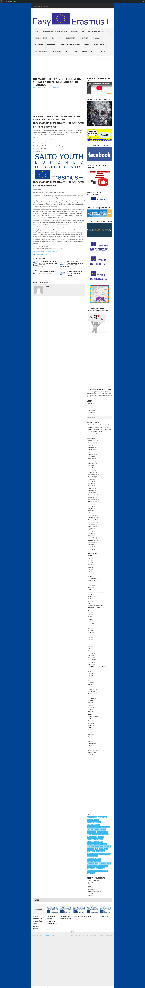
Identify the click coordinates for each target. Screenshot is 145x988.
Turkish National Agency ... (51, 4)
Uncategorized (87, 52)
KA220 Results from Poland (95, 431)
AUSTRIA (90, 556)
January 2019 (91, 470)
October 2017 (91, 497)
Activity (77, 935)
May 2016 (90, 533)
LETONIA (90, 671)
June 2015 (90, 547)
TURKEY (90, 739)
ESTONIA (90, 598)
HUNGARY (91, 632)
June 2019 (90, 467)
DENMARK (91, 583)
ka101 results (90, 839)
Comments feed (92, 410)
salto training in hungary (93, 861)
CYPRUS (90, 574)
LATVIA (90, 669)
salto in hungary (103, 849)
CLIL (89, 886)
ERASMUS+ (74, 31)
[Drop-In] (92, 909)
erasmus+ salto (91, 829)
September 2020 (92, 452)
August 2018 (91, 477)
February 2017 (92, 513)
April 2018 (91, 486)
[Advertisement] (71, 66)
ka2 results (101, 836)
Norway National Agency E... (87, 4)
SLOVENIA (91, 723)
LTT (89, 680)
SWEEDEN (91, 734)
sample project (91, 868)
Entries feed (91, 408)
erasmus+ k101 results (93, 819)
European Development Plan (98, 31)
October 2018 (91, 472)
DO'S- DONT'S (92, 585)
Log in (89, 405)
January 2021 (91, 449)
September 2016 (92, 524)
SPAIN (90, 727)
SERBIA (90, 718)
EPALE (36, 31)
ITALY (89, 648)
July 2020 (90, 456)
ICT (60, 38)
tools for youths (100, 868)
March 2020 (91, 458)
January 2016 (91, 538)
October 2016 (91, 522)
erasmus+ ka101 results (93, 824)
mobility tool (90, 849)
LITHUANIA (91, 673)
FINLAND (90, 612)
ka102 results (99, 839)
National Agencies (41, 52)
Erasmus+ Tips (92, 596)
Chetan (41, 987)
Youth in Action (92, 752)
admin (34, 87)
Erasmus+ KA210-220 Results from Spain (98, 427)
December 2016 (92, 517)
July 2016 (90, 529)
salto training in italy (41, 254)
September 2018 (92, 474)
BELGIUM (90, 560)
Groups (102, 935)
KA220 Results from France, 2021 (97, 434)
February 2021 (92, 447)
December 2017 (92, 495)
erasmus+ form (102, 817)
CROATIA (90, 569)
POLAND (90, 702)
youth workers (91, 873)
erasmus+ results (105, 827)
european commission (102, 834)
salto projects (99, 853)
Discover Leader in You (94, 880)
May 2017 (90, 508)
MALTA (90, 684)
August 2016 (91, 526)
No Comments (55, 87)
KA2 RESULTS (39, 45)
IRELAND (90, 644)
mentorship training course (94, 846)
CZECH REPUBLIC (93, 578)
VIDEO (90, 745)
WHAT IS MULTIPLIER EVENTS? (96, 750)
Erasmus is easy (49, 935)
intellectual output (92, 836)
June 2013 (90, 549)
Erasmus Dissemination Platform (55, 31)
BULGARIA (91, 565)
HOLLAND (90, 630)
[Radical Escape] (106, 909)
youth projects (103, 870)
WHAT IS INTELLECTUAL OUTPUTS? (98, 748)
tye (97, 870)
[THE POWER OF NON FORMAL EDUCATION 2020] (66, 909)
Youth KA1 (101, 52)
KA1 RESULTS (96, 38)
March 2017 (91, 510)
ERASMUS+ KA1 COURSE (94, 822)
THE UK (90, 736)
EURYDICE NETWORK (41, 38)
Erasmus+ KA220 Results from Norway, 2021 (99, 429)
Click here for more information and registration (45, 251)
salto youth (90, 866)
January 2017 (91, 515)
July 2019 (90, 465)
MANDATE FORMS (98, 45)
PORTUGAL (91, 707)
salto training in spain (104, 863)
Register (90, 403)
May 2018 (90, 483)
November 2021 (92, 440)
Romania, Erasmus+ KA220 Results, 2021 (99, 425)
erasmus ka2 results (102, 832)
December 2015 (92, 540)
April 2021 (91, 445)
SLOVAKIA (91, 721)
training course (91, 870)
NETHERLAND (57, 52)
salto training (107, 853)
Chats (16, 1)
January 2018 (91, 492)
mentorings (103, 844)
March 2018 (91, 488)
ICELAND (90, 637)
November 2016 (92, 519)
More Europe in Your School (95, 891)
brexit (88, 817)
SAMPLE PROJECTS (93, 716)
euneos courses (91, 834)
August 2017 (91, 501)
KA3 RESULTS (51, 45)
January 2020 (91, 461)
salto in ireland (91, 851)
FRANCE (90, 617)
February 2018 (92, 490)
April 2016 (91, 535)
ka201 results (99, 841)
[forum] (71, 935)
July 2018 (90, 479)
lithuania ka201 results (93, 844)
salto (96, 849)
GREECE (90, 626)
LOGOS (86, 45)
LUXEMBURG (91, 682)
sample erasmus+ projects (101, 866)
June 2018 (90, 481)
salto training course (92, 856)
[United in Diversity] (79, 909)
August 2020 (91, 454)
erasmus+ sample (101, 829)
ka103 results (90, 841)
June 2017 (90, 506)
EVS (53, 38)
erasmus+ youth (91, 832)
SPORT (76, 52)
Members (109, 935)
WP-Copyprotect (47, 987)
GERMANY (91, 621)
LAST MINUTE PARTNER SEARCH (70, 45)
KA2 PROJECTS (92, 660)
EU (83, 31)
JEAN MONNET (70, 38)
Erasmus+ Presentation (90, 935)
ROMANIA (91, 709)
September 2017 (92, 499)
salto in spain (90, 853)
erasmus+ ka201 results (93, 827)
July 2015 (90, 544)
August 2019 (91, 463)
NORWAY (90, 700)
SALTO (67, 52)
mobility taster (106, 846)
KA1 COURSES (83, 38)
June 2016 (90, 531)
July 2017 (90, 504)
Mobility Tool (91, 691)
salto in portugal (100, 851)
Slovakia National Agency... (40, 6)
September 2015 (92, 542)
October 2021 (91, 443)
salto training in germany (93, 858)
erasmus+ (94, 817)
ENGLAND (91, 587)
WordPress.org (92, 412)
